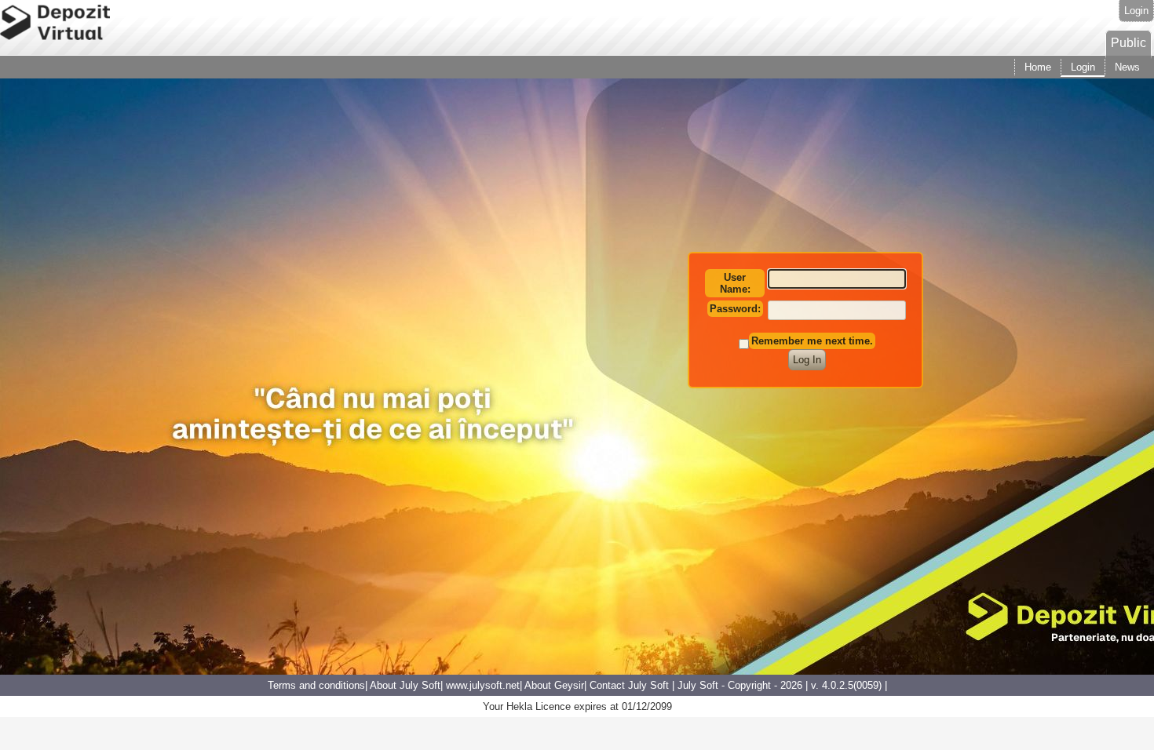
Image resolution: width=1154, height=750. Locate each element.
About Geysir (554, 685)
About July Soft (405, 685)
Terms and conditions (316, 685)
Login (1136, 10)
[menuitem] (1128, 42)
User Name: (735, 283)
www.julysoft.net (483, 685)
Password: (735, 309)
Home (1037, 67)
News (1127, 67)
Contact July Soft (629, 685)
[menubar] (1128, 42)
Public (1128, 42)
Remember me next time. (812, 341)
